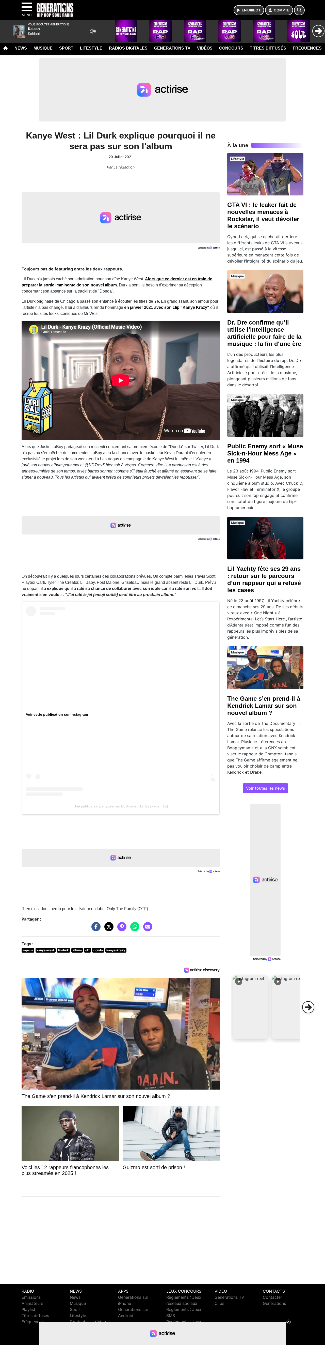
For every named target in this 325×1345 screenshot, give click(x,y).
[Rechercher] (299, 10)
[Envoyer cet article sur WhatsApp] (133, 929)
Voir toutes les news (265, 788)
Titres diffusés (268, 48)
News (20, 48)
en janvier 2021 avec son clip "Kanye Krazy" (167, 307)
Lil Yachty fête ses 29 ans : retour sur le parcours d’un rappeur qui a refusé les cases (264, 579)
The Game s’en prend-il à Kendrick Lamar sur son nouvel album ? (263, 705)
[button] (250, 1007)
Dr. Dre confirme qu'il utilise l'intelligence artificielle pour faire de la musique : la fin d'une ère (264, 333)
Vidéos (205, 48)
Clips (219, 1303)
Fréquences (307, 48)
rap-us (28, 950)
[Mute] (92, 31)
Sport (66, 48)
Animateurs (32, 1303)
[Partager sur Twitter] (107, 929)
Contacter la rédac (88, 1321)
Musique (43, 48)
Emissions (31, 1297)
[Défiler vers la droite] (308, 1007)
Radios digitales (128, 48)
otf (87, 950)
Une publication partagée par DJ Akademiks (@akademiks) (120, 806)
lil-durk (63, 950)
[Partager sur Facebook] (95, 929)
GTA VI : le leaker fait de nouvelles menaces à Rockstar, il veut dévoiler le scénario (263, 215)
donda (98, 950)
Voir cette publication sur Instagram (57, 714)
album (77, 950)
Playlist (28, 1309)
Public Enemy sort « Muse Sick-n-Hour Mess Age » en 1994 (265, 453)
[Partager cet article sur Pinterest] (120, 929)
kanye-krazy (115, 950)
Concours (231, 48)
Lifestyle (91, 48)
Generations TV (172, 48)
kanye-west (45, 950)
